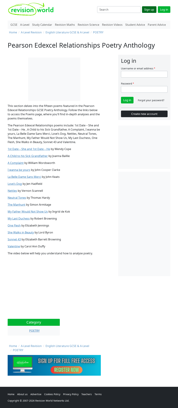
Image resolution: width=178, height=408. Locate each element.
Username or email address (137, 68)
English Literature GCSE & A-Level (67, 32)
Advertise (35, 394)
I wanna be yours (19, 170)
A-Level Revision (31, 32)
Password (126, 83)
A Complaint (16, 163)
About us (22, 394)
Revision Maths (65, 25)
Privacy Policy (71, 394)
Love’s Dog (15, 184)
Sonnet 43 (14, 239)
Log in (164, 9)
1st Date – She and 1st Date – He (29, 149)
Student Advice (135, 25)
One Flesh (14, 225)
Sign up (149, 9)
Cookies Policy (52, 394)
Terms (98, 394)
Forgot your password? (151, 100)
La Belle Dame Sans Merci (24, 177)
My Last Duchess (19, 218)
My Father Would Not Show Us (28, 211)
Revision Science (88, 25)
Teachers (86, 394)
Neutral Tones (17, 198)
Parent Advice (157, 25)
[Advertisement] (144, 224)
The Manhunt (16, 205)
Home (13, 32)
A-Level (24, 25)
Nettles (12, 191)
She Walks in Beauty (21, 232)
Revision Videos (112, 25)
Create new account (144, 114)
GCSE (13, 25)
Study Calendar (42, 25)
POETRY (98, 32)
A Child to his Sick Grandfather (28, 156)
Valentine (14, 246)
